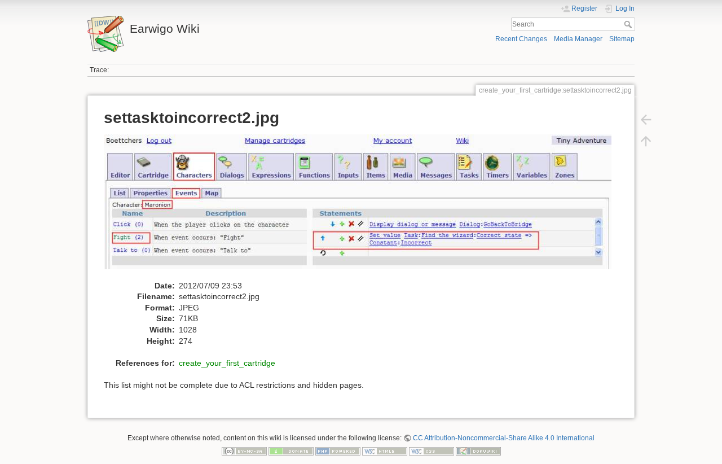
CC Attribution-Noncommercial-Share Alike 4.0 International (504, 438)
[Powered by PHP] (337, 451)
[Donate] (291, 451)
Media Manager (578, 39)
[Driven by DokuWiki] (478, 451)
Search (629, 24)
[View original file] (363, 206)
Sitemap (622, 39)
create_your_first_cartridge (227, 362)
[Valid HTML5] (384, 451)
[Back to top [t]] (646, 141)
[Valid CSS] (431, 451)
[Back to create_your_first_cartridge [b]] (646, 119)
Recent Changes (521, 39)
